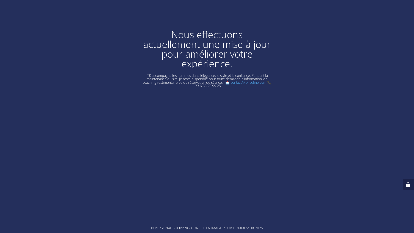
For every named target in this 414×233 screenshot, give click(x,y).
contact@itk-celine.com (248, 82)
